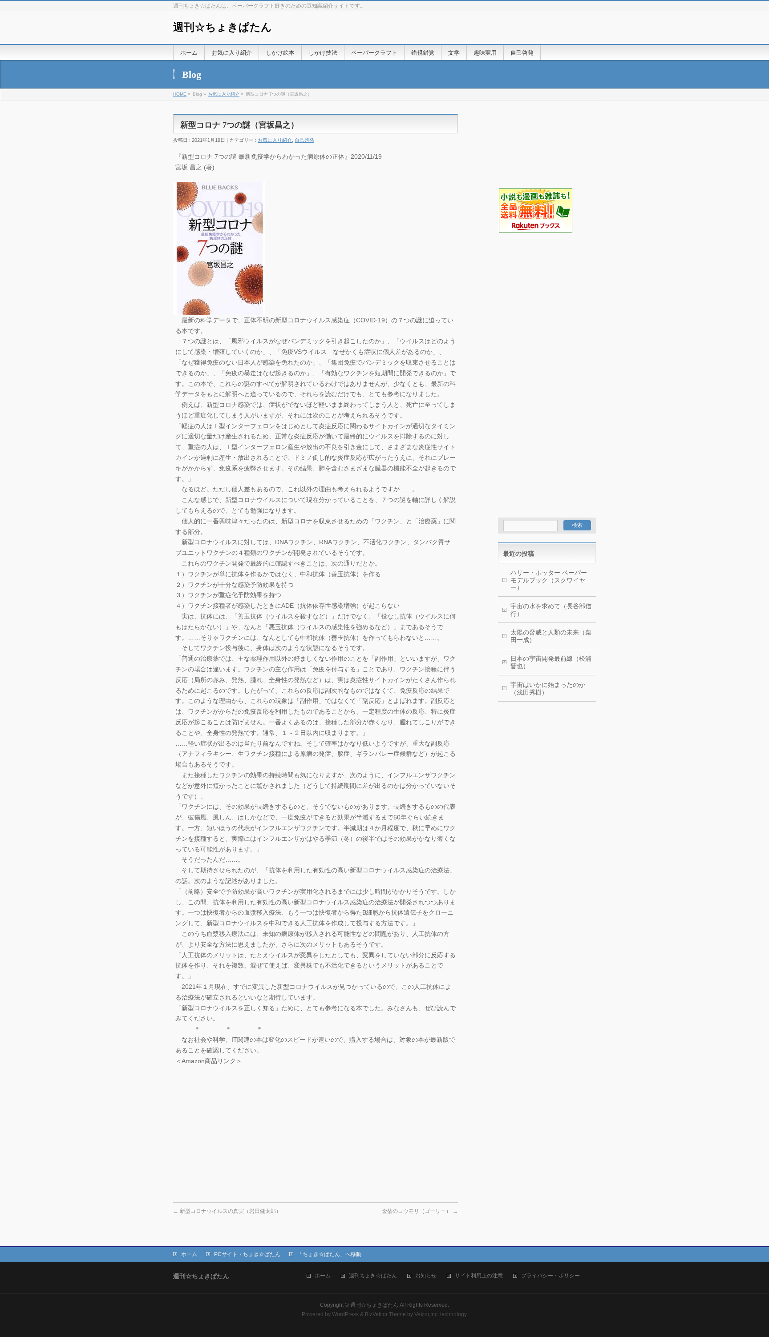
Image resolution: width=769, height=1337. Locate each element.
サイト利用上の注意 (479, 1276)
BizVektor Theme (385, 1314)
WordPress (345, 1314)
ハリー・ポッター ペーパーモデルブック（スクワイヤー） (548, 580)
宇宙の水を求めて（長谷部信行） (550, 609)
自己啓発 (304, 140)
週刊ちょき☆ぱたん (373, 1276)
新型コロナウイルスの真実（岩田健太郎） (227, 1211)
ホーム (189, 1254)
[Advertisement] (542, 278)
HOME (179, 94)
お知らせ (426, 1276)
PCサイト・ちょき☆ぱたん (247, 1254)
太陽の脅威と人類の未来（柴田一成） (550, 636)
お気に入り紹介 (223, 94)
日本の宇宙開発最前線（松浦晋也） (550, 662)
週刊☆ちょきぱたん (222, 27)
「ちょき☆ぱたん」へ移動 (329, 1254)
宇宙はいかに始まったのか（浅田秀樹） (547, 688)
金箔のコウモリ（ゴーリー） (420, 1211)
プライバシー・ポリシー (550, 1276)
